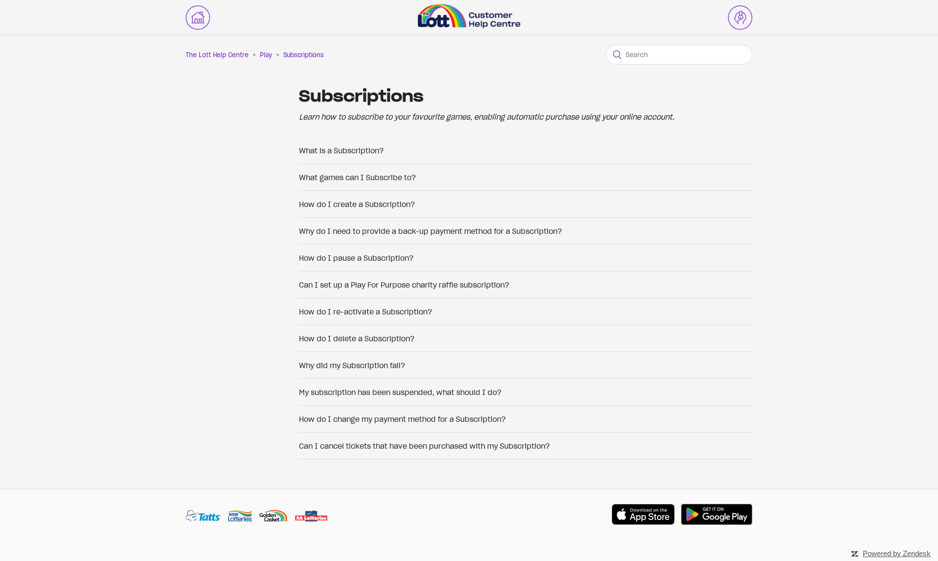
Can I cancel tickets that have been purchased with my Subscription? (424, 446)
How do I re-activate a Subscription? (365, 311)
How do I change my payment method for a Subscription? (402, 419)
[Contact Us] (740, 17)
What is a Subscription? (341, 150)
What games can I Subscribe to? (357, 177)
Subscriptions (303, 55)
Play (266, 55)
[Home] (469, 25)
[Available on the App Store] (643, 516)
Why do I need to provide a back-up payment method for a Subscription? (430, 231)
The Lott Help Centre (217, 55)
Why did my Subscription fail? (352, 365)
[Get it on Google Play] (716, 516)
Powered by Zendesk (897, 553)
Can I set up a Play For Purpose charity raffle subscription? (404, 285)
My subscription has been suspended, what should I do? (400, 392)
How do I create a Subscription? (357, 204)
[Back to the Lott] (198, 17)
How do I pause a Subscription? (356, 258)
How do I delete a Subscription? (357, 338)
